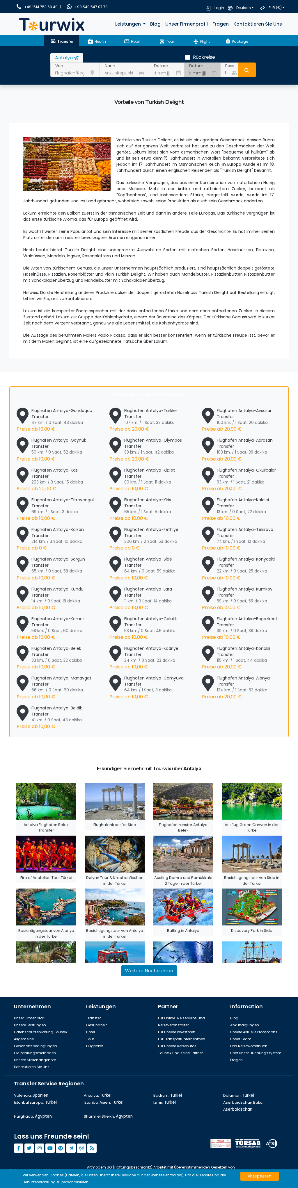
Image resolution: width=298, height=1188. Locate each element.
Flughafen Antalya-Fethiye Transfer (143, 539)
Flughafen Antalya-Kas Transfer (50, 479)
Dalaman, (238, 1095)
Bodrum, (167, 1095)
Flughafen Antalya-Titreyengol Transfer (55, 509)
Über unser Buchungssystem (255, 1052)
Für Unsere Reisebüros (177, 1045)
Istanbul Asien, (103, 1102)
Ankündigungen (244, 1025)
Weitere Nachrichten (149, 970)
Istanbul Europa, (35, 1102)
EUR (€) (275, 7)
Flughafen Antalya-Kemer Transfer (50, 628)
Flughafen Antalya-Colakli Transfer (143, 628)
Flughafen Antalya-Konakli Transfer (236, 657)
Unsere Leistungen (30, 1025)
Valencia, (31, 1095)
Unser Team (240, 1039)
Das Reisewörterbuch (248, 1045)
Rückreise (204, 57)
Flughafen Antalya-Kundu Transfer (50, 598)
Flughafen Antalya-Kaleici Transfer (235, 509)
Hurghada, (33, 1116)
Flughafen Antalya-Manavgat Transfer (54, 687)
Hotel (90, 1032)
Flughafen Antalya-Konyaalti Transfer (238, 568)
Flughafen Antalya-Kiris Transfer (140, 509)
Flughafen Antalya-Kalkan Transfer (50, 539)
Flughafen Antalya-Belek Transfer (49, 657)
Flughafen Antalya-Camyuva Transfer (146, 687)
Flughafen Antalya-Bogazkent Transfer (239, 628)
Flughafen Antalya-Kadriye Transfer (143, 657)
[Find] (247, 70)
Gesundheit (96, 1025)
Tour (90, 1039)
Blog (155, 24)
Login (219, 7)
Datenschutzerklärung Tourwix (41, 1032)
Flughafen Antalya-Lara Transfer (140, 598)
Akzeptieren (260, 1176)
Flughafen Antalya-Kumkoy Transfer (237, 598)
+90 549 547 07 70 (91, 6)
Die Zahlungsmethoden (35, 1052)
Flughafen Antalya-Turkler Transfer (143, 420)
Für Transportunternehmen (181, 1039)
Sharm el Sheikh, (108, 1116)
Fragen (220, 24)
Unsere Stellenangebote (35, 1059)
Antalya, (97, 1095)
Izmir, (164, 1102)
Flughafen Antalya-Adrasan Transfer (237, 449)
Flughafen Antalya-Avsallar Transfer (237, 420)
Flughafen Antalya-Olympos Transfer (145, 449)
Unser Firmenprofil (186, 24)
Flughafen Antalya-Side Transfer (142, 568)
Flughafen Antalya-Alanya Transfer (236, 687)
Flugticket (94, 1045)
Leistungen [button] (128, 24)
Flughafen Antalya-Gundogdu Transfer (54, 420)
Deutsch (243, 7)
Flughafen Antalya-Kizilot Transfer (142, 479)
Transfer (93, 1018)
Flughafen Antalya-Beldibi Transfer (50, 717)
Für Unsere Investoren (176, 1032)
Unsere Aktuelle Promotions (253, 1032)
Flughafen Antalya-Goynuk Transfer (51, 449)
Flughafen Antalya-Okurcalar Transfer (239, 479)
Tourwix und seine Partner (180, 1052)
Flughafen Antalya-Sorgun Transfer (51, 568)
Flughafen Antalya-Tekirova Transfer (237, 539)
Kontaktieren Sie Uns (257, 24)
